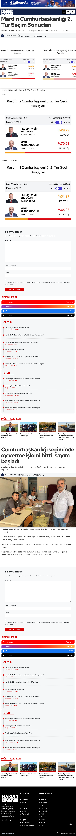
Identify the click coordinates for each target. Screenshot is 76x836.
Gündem (25, 799)
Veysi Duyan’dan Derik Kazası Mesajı (17, 329)
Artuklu (43, 799)
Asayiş (24, 802)
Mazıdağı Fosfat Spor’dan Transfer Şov (18, 387)
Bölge (24, 817)
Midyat (43, 814)
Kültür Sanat (26, 822)
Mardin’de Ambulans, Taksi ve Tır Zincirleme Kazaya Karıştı (24, 336)
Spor (24, 805)
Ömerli (43, 820)
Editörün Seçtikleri (28, 825)
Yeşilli (43, 825)
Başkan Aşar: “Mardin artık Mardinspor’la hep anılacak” (23, 379)
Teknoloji (25, 814)
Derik (43, 805)
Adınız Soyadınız (10, 266)
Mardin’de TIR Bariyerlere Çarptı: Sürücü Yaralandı (21, 343)
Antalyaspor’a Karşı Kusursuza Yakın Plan (18, 394)
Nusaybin (44, 817)
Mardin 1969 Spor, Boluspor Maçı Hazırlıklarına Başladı (22, 408)
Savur (43, 822)
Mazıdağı (44, 811)
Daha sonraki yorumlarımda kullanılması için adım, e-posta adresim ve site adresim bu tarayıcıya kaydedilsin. (38, 283)
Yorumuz (8, 240)
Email (7, 273)
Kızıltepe (44, 802)
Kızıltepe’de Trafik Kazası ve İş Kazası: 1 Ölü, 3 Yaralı (22, 357)
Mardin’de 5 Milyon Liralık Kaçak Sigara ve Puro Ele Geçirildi (24, 365)
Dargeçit (44, 808)
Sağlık (24, 811)
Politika (24, 808)
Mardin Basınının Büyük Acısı (14, 350)
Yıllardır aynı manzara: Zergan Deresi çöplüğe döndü (22, 401)
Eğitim (24, 820)
